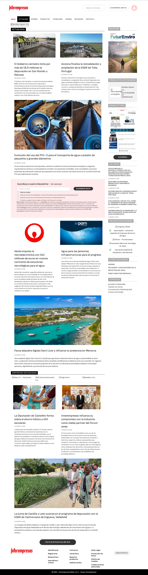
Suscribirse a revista (53, 562)
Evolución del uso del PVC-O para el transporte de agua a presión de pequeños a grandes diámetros (122, 203)
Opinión (34, 19)
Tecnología (58, 19)
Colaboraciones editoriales (97, 566)
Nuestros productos (74, 558)
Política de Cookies (95, 560)
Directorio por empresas (119, 273)
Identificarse (53, 550)
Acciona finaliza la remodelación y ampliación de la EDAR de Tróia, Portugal (81, 67)
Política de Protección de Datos (52, 200)
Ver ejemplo (56, 184)
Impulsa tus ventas (115, 287)
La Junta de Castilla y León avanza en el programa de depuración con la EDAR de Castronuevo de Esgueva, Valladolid (56, 515)
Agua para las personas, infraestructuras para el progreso (119, 183)
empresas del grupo (78, 205)
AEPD (86, 209)
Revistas (90, 19)
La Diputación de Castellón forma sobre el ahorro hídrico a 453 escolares (34, 419)
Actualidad (23, 19)
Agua (13, 19)
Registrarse (52, 554)
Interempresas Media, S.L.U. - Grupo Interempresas (77, 572)
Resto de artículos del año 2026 (57, 542)
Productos (45, 19)
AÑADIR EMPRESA (122, 553)
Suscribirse (122, 157)
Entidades (79, 19)
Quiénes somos (76, 563)
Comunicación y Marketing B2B (120, 289)
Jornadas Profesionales (116, 284)
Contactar (74, 550)
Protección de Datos (97, 555)
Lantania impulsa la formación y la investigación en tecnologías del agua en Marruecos (122, 212)
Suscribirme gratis (83, 189)
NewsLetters (53, 557)
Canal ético (74, 554)
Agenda (68, 19)
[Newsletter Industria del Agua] (122, 129)
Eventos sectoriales (115, 292)
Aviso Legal (36, 200)
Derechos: (24, 207)
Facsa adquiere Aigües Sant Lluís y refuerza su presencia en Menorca (55, 350)
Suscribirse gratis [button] (118, 8)
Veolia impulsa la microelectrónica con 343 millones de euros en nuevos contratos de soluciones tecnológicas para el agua (31, 258)
